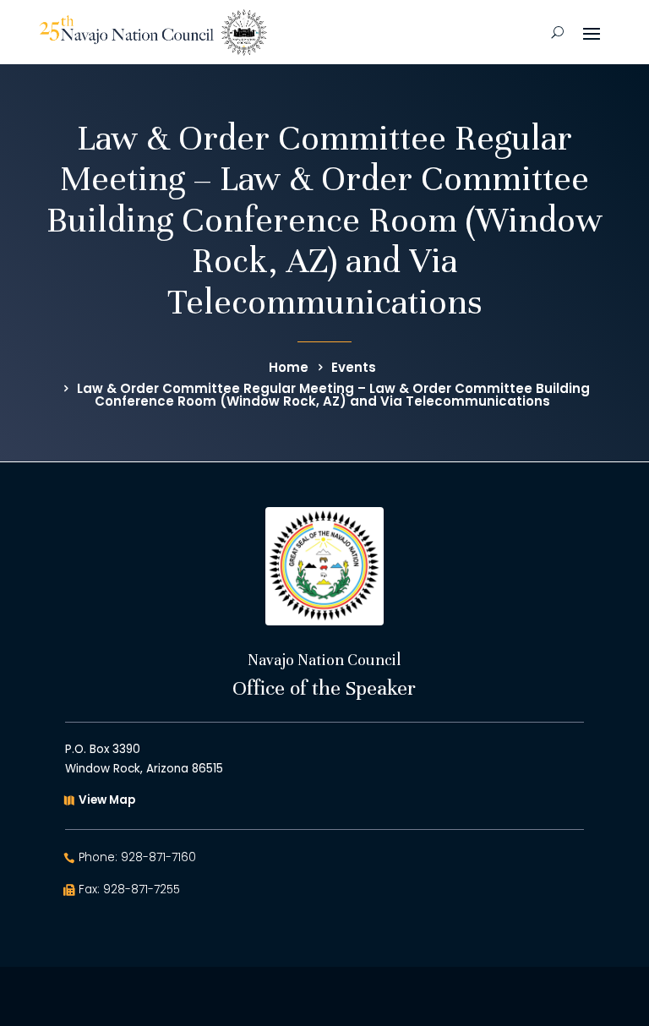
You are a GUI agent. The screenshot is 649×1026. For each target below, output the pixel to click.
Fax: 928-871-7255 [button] (129, 889)
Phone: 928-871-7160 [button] (137, 857)
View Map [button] (107, 800)
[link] (153, 32)
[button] (591, 32)
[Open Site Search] (557, 32)
